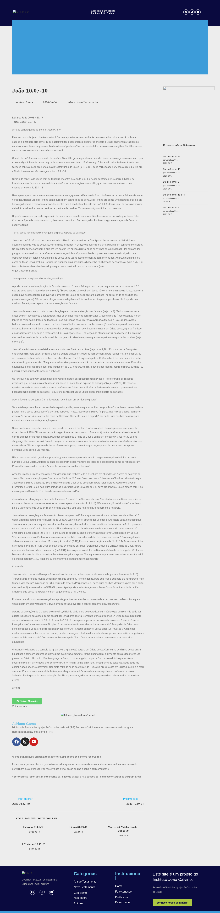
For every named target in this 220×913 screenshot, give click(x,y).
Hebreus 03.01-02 (33, 827)
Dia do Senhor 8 (171, 182)
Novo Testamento (87, 102)
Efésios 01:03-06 (78, 827)
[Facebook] (16, 741)
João (70, 102)
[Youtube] (33, 741)
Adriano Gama (24, 102)
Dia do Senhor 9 (171, 207)
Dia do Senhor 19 (171, 169)
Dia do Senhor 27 (171, 156)
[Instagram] (25, 741)
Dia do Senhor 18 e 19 (174, 194)
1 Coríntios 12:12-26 (33, 844)
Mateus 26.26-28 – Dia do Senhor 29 (122, 829)
